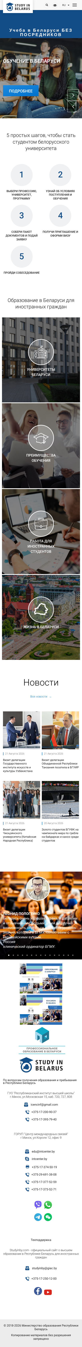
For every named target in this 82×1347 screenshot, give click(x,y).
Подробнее (21, 91)
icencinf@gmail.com (44, 1104)
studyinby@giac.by (44, 1268)
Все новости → (41, 696)
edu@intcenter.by (43, 1151)
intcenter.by (39, 1159)
